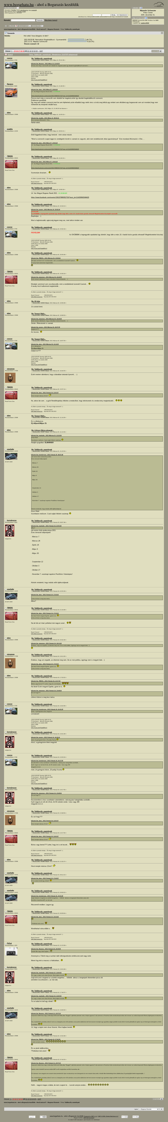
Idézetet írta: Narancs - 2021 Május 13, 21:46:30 (45, 63)
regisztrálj (34, 10)
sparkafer (10, 449)
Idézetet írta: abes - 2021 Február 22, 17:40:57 (45, 878)
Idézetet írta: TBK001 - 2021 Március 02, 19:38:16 (46, 258)
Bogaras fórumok (53, 29)
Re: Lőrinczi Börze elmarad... (42, 430)
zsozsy (9, 58)
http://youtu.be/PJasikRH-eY (39, 80)
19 (23, 51)
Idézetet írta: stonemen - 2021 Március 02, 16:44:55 (46, 277)
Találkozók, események (72, 29)
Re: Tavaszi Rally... (38, 314)
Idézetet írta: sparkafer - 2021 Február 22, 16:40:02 (46, 972)
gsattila (10, 129)
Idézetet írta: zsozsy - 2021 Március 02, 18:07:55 (45, 327)
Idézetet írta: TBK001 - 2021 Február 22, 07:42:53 (45, 1039)
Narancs (10, 84)
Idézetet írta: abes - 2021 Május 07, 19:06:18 (44, 89)
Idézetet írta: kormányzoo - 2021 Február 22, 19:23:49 (47, 896)
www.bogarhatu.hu (19, 4)
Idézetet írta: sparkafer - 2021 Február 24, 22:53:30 (46, 525)
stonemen (11, 369)
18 (21, 51)
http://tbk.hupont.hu (36, 183)
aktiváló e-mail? (21, 11)
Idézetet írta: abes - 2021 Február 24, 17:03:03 (45, 594)
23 (32, 51)
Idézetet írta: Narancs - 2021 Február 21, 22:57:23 (46, 1013)
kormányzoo (11, 520)
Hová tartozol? (41, 29)
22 (30, 51)
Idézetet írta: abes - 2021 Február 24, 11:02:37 (45, 392)
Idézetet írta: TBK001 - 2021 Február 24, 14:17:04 (45, 681)
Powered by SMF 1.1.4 (90, 1116)
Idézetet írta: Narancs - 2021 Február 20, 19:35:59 (46, 948)
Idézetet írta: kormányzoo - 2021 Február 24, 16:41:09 (47, 709)
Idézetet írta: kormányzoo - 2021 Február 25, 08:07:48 (47, 454)
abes (9, 112)
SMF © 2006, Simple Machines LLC (108, 1116)
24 (35, 51)
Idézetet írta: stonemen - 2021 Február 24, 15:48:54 (46, 690)
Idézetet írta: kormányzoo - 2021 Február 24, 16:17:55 (47, 760)
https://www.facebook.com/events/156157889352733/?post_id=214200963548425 (55, 95)
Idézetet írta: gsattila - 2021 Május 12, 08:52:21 (45, 118)
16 (17, 51)
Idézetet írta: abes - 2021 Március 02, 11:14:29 (45, 344)
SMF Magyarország (88, 1117)
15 (15, 51)
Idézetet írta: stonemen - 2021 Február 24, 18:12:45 (46, 643)
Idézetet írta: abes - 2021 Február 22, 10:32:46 (45, 916)
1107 (41, 51)
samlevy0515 (145, 23)
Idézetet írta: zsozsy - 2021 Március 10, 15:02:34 (45, 209)
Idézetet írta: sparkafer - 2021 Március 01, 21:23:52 (46, 435)
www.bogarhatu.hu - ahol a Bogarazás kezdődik (19, 29)
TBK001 (10, 156)
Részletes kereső (51, 20)
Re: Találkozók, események (41, 58)
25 (37, 51)
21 (28, 51)
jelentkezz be (24, 10)
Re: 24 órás (35, 301)
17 (19, 51)
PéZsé (9, 943)
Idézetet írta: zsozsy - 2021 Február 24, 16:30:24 (45, 737)
